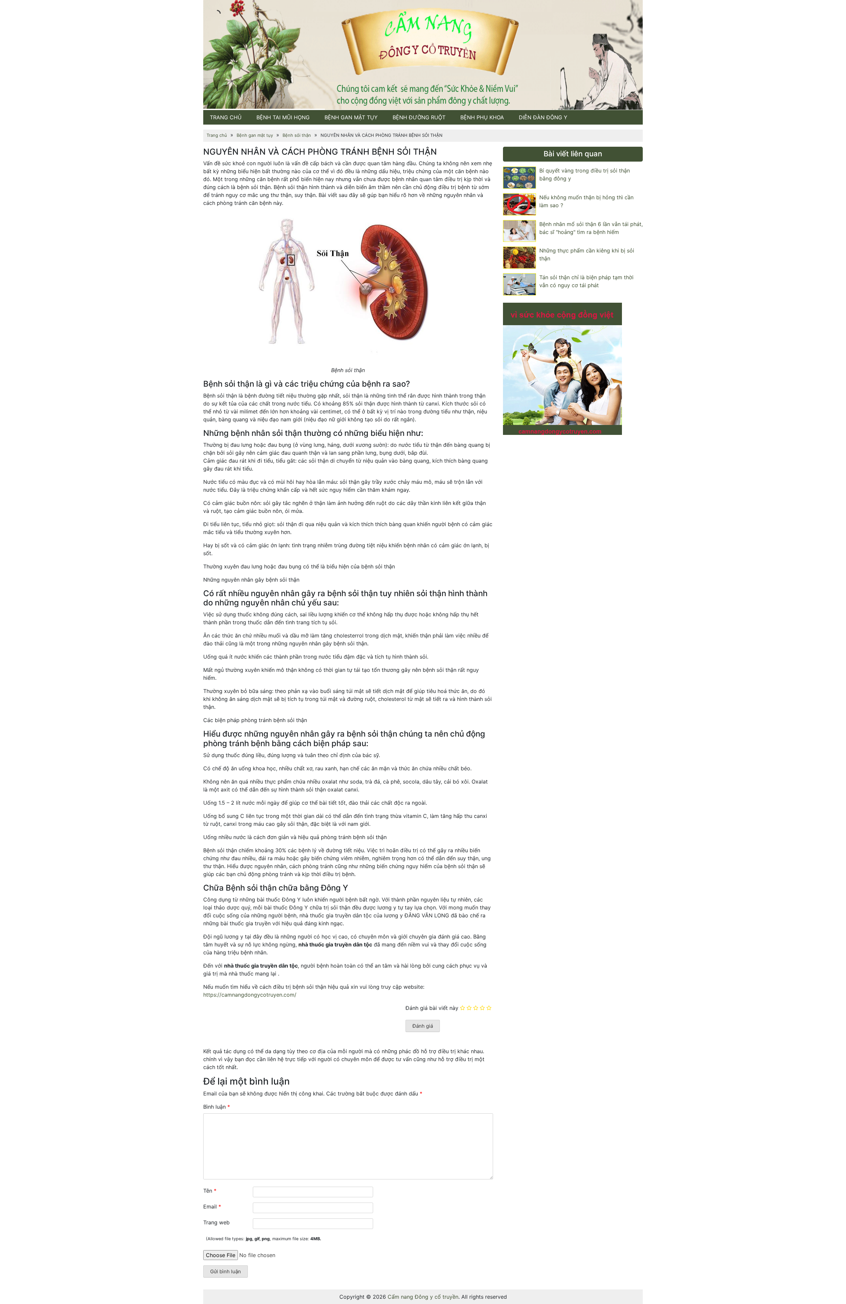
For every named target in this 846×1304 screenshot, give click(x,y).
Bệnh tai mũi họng (283, 117)
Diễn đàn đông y (543, 117)
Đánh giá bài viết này (431, 1007)
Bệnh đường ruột (419, 117)
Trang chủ (226, 117)
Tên (209, 1190)
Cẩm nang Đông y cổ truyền (423, 1296)
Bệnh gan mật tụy (351, 117)
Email (212, 1206)
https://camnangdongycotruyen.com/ (250, 994)
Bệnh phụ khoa (482, 117)
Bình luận (216, 1106)
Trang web (216, 1222)
